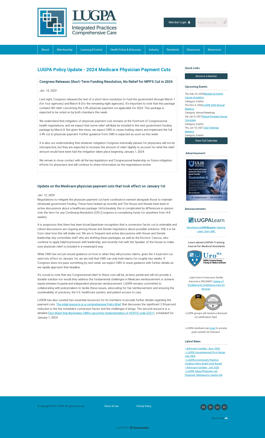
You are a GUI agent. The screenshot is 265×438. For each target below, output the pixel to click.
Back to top (218, 418)
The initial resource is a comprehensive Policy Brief (88, 304)
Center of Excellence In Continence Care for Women (206, 285)
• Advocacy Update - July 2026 (202, 367)
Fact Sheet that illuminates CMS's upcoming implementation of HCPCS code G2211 (101, 313)
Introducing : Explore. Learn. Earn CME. (206, 229)
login (212, 328)
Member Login (177, 22)
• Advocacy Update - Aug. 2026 (202, 348)
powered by (123, 427)
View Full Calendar (206, 140)
